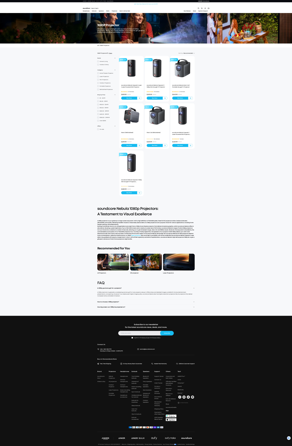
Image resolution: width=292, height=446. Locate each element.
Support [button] (157, 371)
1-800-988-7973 (107, 349)
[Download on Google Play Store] (171, 416)
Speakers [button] (146, 371)
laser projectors (136, 235)
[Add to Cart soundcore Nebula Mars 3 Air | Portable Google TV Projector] (190, 98)
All (98, 45)
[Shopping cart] (202, 8)
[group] (131, 94)
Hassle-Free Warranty (160, 363)
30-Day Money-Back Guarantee (132, 363)
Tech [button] (179, 371)
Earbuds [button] (134, 371)
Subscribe (167, 333)
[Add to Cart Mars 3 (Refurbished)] (139, 145)
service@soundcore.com (147, 349)
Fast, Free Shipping (105, 363)
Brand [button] (99, 371)
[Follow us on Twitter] (188, 397)
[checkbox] (98, 61)
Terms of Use (145, 337)
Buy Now (129, 98)
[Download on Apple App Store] (171, 419)
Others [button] (168, 371)
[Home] (90, 8)
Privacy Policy (156, 337)
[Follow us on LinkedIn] (192, 397)
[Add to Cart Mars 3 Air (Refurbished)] (165, 145)
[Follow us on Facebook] (184, 397)
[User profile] (205, 8)
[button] (102, 61)
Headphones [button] (124, 371)
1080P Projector (104, 45)
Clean (110, 53)
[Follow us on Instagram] (179, 397)
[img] (130, 427)
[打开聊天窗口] (289, 438)
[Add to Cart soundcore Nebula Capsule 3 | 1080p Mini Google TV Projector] (165, 98)
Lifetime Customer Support (187, 363)
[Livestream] (208, 8)
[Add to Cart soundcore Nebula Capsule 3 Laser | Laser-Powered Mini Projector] (139, 98)
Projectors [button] (112, 371)
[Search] (198, 8)
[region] (146, 295)
